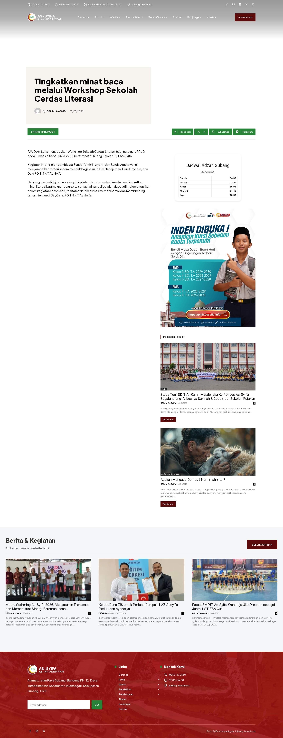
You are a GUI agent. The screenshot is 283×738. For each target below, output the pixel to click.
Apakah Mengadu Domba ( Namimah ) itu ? (192, 480)
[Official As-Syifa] (38, 111)
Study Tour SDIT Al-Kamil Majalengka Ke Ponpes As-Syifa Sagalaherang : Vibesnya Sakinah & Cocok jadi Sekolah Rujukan (207, 397)
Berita (163, 389)
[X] (246, 4)
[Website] (253, 4)
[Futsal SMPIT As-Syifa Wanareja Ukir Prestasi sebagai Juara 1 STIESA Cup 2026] (234, 580)
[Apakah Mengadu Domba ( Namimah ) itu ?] (207, 452)
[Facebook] (226, 4)
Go (97, 704)
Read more (168, 419)
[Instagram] (233, 4)
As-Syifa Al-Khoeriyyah (170, 474)
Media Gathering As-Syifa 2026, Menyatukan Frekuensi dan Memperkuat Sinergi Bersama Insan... (47, 607)
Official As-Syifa (56, 111)
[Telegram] (239, 4)
